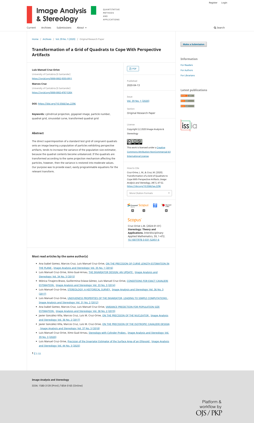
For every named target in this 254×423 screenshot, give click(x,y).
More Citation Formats (141, 193)
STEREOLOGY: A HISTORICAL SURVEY (89, 289)
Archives (46, 27)
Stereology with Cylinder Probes (107, 332)
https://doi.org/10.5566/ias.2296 (57, 103)
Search (220, 27)
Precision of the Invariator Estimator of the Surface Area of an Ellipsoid (109, 341)
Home (35, 39)
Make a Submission (193, 44)
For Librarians (188, 75)
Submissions (64, 27)
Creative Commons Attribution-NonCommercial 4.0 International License (149, 152)
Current (31, 27)
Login (224, 2)
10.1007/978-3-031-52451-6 (143, 239)
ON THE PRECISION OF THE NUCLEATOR (125, 315)
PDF (134, 68)
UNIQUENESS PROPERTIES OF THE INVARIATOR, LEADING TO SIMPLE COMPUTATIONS (118, 298)
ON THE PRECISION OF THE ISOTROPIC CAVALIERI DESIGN (136, 324)
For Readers (187, 65)
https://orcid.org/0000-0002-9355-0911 (52, 78)
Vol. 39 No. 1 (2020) (65, 39)
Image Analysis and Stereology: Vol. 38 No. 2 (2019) (85, 311)
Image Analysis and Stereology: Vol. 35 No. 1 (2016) (83, 267)
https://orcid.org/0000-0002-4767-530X (52, 92)
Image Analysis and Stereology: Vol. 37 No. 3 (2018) (70, 328)
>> (39, 353)
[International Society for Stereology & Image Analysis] (189, 130)
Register (213, 2)
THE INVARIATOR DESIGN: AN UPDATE (111, 272)
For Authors (187, 70)
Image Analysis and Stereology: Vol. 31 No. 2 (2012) (68, 302)
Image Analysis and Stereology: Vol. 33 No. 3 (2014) (85, 285)
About (80, 27)
